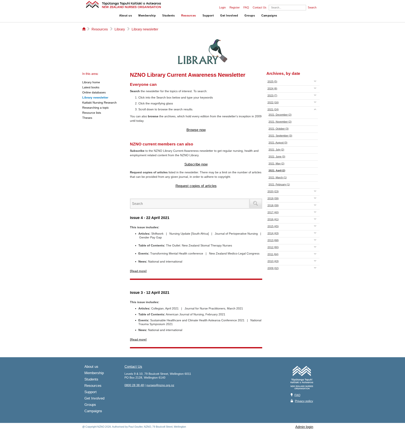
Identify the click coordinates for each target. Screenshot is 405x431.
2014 (273, 233)
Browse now (196, 130)
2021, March (278, 177)
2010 (273, 261)
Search (312, 7)
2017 (273, 212)
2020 (273, 191)
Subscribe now (196, 164)
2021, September (280, 135)
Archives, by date (283, 73)
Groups (249, 15)
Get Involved (229, 15)
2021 (273, 109)
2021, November (280, 121)
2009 (273, 268)
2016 (273, 219)
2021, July (276, 149)
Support (208, 15)
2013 (273, 240)
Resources (188, 15)
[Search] (256, 203)
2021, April (277, 170)
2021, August (278, 142)
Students (168, 15)
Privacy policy (304, 401)
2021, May (276, 163)
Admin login (304, 427)
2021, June (277, 156)
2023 (272, 95)
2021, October (279, 128)
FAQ (246, 7)
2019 (273, 198)
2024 (272, 88)
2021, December (280, 114)
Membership (147, 15)
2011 (272, 254)
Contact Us (259, 7)
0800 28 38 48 (134, 385)
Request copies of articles (196, 186)
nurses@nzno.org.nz (160, 385)
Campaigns (269, 15)
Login (222, 7)
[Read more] (138, 271)
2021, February (279, 184)
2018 (273, 205)
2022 (273, 102)
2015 (273, 226)
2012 (273, 247)
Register (235, 7)
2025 (272, 81)
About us (125, 15)
